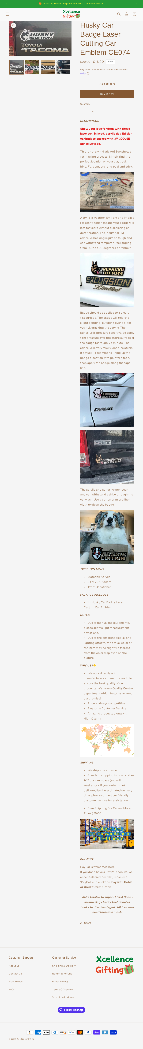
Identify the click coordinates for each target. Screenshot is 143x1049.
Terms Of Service (62, 989)
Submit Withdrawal (63, 997)
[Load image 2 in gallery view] (32, 67)
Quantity (85, 103)
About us (14, 965)
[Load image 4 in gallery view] (63, 67)
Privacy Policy (60, 981)
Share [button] (87, 922)
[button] (7, 14)
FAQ (11, 989)
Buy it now (107, 93)
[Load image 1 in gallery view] (17, 67)
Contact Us (15, 973)
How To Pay (16, 981)
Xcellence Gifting (26, 1039)
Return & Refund (62, 973)
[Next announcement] (136, 4)
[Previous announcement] (7, 4)
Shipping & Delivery (64, 965)
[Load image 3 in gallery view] (48, 67)
